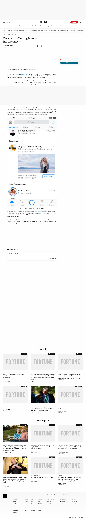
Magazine (33, 510)
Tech (41, 26)
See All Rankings (15, 510)
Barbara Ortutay (63, 451)
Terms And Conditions (75, 503)
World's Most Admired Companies (18, 508)
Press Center (74, 499)
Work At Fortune (74, 501)
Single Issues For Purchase (51, 505)
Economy (60, 475)
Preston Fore (8, 485)
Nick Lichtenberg (36, 451)
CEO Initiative (40, 503)
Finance (37, 26)
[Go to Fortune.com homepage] (43, 22)
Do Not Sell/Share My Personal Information (56, 516)
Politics (32, 505)
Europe (26, 508)
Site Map (73, 505)
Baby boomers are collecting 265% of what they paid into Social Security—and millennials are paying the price (69, 479)
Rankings (58, 26)
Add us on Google (69, 62)
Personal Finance (8, 443)
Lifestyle (52, 26)
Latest (25, 26)
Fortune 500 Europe (16, 503)
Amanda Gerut (62, 411)
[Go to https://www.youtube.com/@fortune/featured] (82, 517)
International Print (50, 508)
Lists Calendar (15, 512)
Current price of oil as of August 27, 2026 (42, 477)
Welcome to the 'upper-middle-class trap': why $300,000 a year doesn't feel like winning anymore (42, 446)
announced (24, 74)
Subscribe (74, 22)
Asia (25, 505)
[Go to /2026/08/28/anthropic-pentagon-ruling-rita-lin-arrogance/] (70, 362)
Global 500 (14, 501)
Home (20, 26)
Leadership (46, 26)
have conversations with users (26, 111)
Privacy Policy (49, 501)
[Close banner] (77, 60)
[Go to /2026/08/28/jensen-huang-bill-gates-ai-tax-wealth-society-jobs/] (43, 394)
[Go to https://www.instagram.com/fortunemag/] (77, 517)
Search (8, 22)
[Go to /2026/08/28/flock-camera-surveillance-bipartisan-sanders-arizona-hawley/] (15, 362)
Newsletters (33, 508)
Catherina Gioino (9, 380)
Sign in (81, 22)
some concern (40, 211)
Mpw (39, 501)
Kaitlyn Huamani (63, 378)
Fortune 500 (30, 26)
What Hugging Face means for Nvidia (13, 407)
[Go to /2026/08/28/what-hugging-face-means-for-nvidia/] (15, 394)
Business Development (63, 505)
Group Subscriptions (63, 508)
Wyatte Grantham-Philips (74, 451)
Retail (32, 501)
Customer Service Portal (51, 499)
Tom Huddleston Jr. (9, 45)
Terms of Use (31, 516)
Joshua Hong (8, 452)
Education (39, 510)
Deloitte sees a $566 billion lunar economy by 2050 (70, 407)
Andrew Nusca (8, 409)
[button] (20, 26)
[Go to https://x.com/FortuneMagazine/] (72, 517)
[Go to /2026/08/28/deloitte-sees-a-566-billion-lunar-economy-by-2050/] (70, 394)
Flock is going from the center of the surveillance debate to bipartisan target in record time (15, 375)
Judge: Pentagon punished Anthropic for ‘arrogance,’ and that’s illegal (69, 375)
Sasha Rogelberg (36, 381)
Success (33, 443)
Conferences (40, 505)
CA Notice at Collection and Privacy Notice (44, 516)
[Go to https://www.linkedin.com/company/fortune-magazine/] (75, 517)
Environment (27, 510)
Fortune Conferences (63, 503)
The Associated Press (74, 378)
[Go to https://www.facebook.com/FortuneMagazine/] (70, 517)
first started (24, 76)
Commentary (40, 499)
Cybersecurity (62, 443)
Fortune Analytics (62, 501)
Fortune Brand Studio (63, 499)
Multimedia (64, 26)
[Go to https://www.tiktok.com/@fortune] (79, 517)
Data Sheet (24, 208)
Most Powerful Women (16, 505)
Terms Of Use (49, 503)
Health (32, 499)
